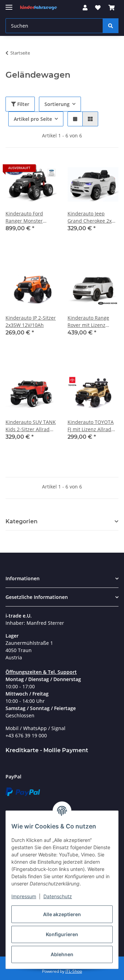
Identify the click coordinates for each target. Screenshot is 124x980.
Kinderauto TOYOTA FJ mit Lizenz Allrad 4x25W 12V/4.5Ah (91, 426)
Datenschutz (57, 896)
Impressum (23, 896)
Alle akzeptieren (62, 914)
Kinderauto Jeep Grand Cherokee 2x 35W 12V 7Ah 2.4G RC (92, 217)
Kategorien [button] (22, 521)
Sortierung (57, 104)
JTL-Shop (73, 971)
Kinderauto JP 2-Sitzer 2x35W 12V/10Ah (31, 321)
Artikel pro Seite (33, 119)
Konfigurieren (62, 934)
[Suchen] (110, 25)
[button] (85, 7)
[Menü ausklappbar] (9, 4)
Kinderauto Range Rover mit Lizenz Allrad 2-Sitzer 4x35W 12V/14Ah (92, 321)
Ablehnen (62, 954)
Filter (22, 104)
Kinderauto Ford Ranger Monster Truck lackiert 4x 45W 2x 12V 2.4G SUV (30, 217)
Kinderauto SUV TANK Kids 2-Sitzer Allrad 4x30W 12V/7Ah (31, 426)
